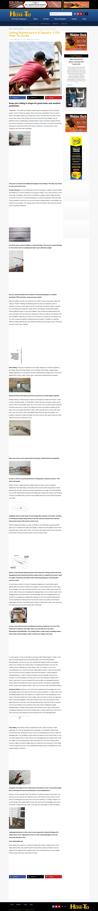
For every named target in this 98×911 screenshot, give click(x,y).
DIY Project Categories (19, 19)
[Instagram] (84, 14)
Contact (74, 19)
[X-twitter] (86, 14)
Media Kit (55, 23)
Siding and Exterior (34, 39)
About (84, 19)
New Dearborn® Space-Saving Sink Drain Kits (76, 61)
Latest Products (45, 23)
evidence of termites (39, 123)
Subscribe (64, 23)
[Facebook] (75, 14)
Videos (35, 19)
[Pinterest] (81, 14)
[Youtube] (78, 14)
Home (11, 29)
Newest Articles (19, 29)
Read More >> (70, 85)
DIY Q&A (46, 19)
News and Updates (60, 19)
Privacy (12, 905)
